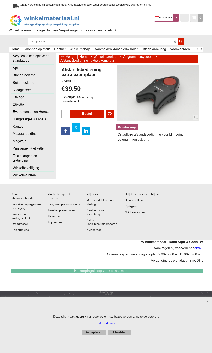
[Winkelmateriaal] (55, 21)
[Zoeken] (181, 41)
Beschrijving (127, 127)
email (198, 248)
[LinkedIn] (86, 131)
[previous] (197, 49)
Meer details (107, 323)
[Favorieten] (110, 114)
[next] (201, 49)
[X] (76, 127)
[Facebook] (65, 131)
